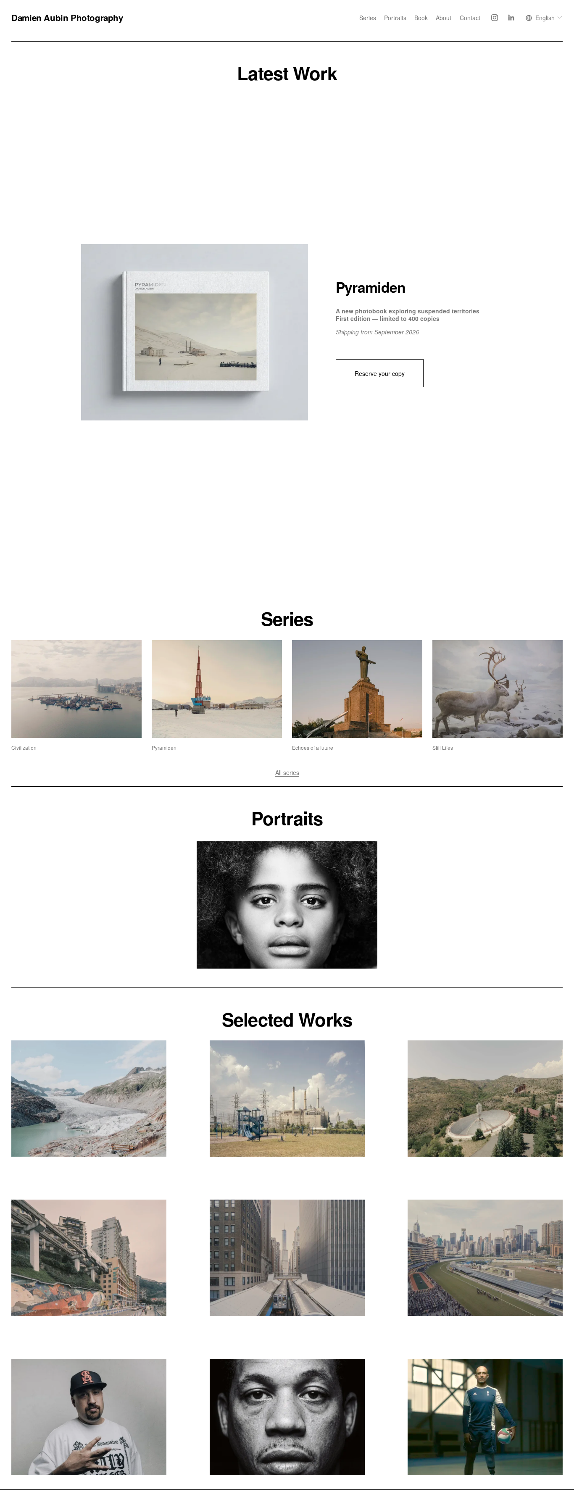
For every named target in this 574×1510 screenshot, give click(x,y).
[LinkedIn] (511, 17)
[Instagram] (494, 17)
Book (421, 17)
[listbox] (544, 17)
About (443, 17)
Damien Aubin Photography (67, 17)
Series (367, 17)
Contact (470, 17)
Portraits (395, 17)
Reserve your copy (380, 373)
